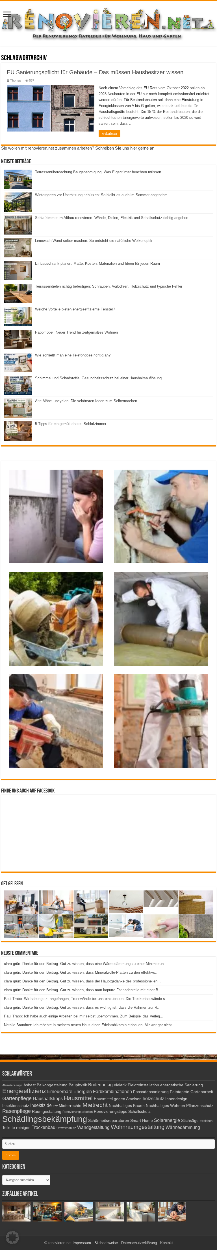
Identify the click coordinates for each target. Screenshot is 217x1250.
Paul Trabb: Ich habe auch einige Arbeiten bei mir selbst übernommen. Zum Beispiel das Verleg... (83, 1016)
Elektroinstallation (143, 1085)
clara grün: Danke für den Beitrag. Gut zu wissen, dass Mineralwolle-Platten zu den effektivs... (81, 972)
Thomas (15, 80)
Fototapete (179, 1092)
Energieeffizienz (24, 1090)
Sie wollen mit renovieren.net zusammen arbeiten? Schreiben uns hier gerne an (77, 148)
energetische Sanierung (181, 1085)
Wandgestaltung (93, 1127)
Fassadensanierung (151, 1092)
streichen (206, 1120)
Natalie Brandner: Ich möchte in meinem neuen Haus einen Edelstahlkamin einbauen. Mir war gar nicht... (89, 1025)
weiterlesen (109, 133)
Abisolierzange (12, 1085)
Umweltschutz (66, 1127)
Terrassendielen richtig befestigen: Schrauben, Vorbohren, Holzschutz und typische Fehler (108, 286)
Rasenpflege (16, 1111)
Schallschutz (139, 1111)
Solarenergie (167, 1120)
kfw (55, 1105)
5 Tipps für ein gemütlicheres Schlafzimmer (70, 424)
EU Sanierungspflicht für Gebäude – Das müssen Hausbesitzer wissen (95, 72)
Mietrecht (95, 1105)
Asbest (29, 1085)
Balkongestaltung (52, 1085)
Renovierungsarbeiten (77, 1111)
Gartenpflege (17, 1098)
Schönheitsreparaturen (108, 1120)
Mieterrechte (70, 1106)
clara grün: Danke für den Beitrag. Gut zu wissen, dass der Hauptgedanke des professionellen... (82, 981)
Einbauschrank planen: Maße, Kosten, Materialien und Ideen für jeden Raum (97, 263)
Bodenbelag (100, 1084)
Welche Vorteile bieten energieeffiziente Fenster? (75, 309)
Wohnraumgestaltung (137, 1127)
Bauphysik (78, 1085)
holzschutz (153, 1098)
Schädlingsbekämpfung (44, 1119)
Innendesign (176, 1099)
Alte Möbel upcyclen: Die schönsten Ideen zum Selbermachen (86, 401)
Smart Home (141, 1120)
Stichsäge (190, 1120)
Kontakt (166, 1243)
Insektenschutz (15, 1106)
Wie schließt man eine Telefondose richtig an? (72, 355)
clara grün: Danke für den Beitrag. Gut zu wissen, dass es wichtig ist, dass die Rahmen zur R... (82, 1007)
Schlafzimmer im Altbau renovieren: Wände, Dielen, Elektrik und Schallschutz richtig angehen (111, 218)
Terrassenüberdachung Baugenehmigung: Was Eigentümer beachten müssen (98, 172)
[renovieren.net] (108, 22)
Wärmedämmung (183, 1127)
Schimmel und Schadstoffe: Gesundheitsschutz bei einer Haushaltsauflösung (98, 378)
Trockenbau (43, 1127)
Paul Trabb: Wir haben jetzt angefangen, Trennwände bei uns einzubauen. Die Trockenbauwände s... (86, 999)
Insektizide (41, 1105)
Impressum (82, 1243)
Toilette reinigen (16, 1128)
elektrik (120, 1085)
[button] (12, 1237)
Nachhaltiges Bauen (127, 1106)
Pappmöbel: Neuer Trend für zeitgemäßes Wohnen (76, 332)
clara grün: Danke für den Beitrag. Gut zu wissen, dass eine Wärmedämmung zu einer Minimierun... (85, 964)
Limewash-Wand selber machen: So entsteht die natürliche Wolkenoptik (93, 240)
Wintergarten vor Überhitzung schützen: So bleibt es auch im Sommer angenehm (101, 195)
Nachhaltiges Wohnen (165, 1106)
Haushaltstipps (48, 1098)
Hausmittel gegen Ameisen (118, 1099)
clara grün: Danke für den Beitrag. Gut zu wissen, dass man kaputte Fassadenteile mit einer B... (83, 990)
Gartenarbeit (201, 1092)
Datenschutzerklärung (139, 1243)
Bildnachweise (106, 1243)
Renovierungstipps (110, 1111)
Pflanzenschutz (199, 1106)
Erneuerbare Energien (69, 1091)
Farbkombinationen (112, 1091)
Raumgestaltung (46, 1111)
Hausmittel (78, 1098)
